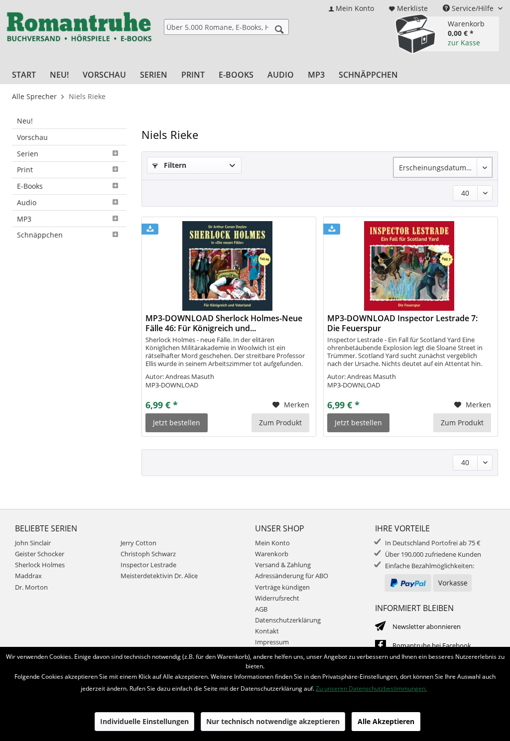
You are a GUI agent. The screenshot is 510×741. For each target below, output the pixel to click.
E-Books (30, 186)
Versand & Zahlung (283, 564)
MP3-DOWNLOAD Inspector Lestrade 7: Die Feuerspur (402, 323)
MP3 (24, 219)
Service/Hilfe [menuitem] (473, 8)
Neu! (25, 120)
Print (25, 169)
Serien (27, 153)
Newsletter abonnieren (426, 626)
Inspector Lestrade (148, 564)
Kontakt (267, 630)
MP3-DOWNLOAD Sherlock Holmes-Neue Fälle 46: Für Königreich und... (223, 323)
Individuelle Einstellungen (144, 721)
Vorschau (32, 137)
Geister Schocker (39, 553)
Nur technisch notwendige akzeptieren (273, 721)
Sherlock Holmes (40, 564)
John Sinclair (33, 542)
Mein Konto (272, 542)
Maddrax (28, 575)
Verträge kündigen (282, 587)
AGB (261, 609)
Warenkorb (271, 553)
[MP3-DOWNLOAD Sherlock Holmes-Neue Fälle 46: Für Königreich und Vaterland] (227, 266)
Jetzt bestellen (176, 422)
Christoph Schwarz (148, 553)
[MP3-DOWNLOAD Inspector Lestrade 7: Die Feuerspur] (409, 266)
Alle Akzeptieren (386, 721)
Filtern (174, 165)
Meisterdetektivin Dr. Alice (159, 575)
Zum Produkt (280, 422)
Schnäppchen (40, 235)
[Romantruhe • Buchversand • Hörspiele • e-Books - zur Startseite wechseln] (79, 35)
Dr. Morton (31, 587)
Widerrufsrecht (277, 598)
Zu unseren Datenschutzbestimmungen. (371, 688)
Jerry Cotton (138, 542)
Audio (26, 202)
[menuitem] (351, 8)
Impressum (272, 641)
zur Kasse (464, 42)
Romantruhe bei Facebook (431, 645)
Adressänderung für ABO (291, 575)
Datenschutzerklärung (288, 620)
